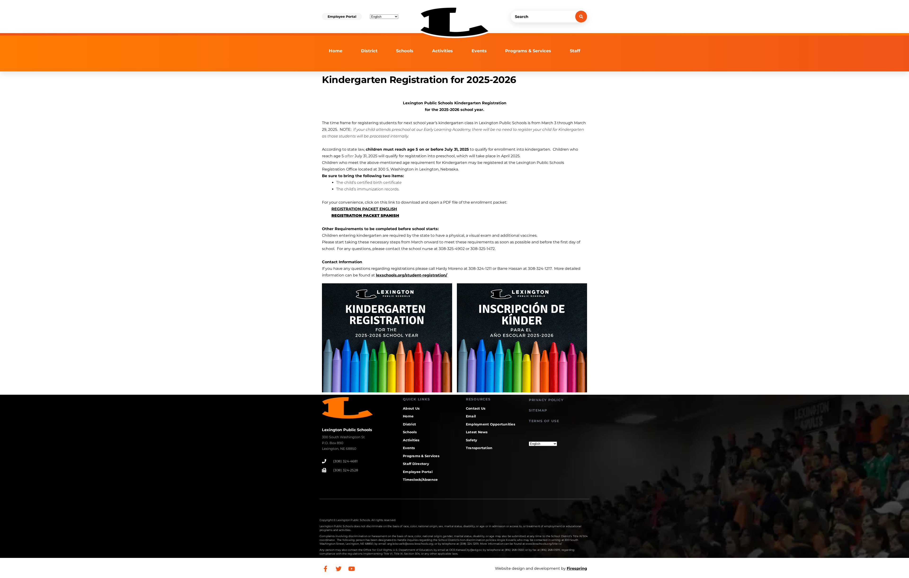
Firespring (577, 568)
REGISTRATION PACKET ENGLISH (364, 209)
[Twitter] (338, 568)
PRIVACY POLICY (546, 400)
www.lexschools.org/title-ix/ (544, 543)
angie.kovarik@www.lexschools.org (410, 543)
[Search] (581, 16)
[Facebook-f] (325, 568)
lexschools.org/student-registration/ (411, 275)
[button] (342, 16)
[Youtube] (351, 568)
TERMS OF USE (544, 421)
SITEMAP (538, 410)
